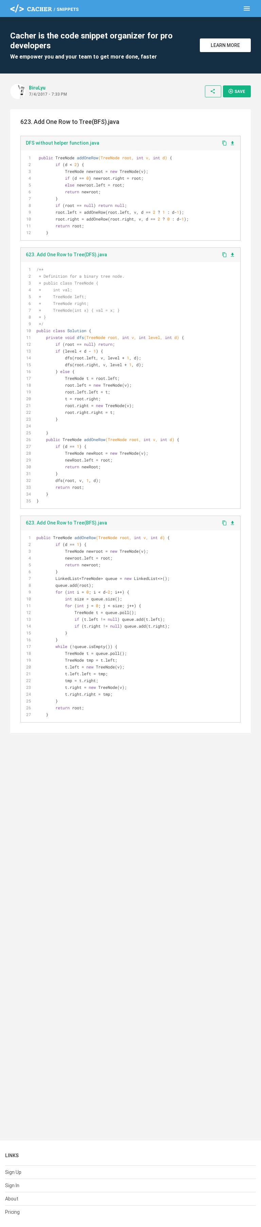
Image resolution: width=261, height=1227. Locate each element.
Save (236, 91)
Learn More (225, 45)
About (11, 1199)
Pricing (12, 1212)
